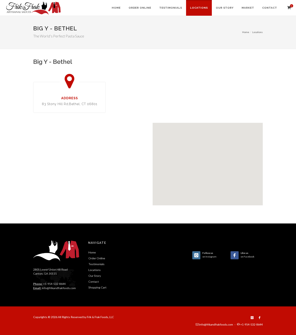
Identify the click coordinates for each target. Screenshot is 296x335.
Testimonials (96, 264)
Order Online (96, 258)
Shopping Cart (97, 287)
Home (245, 32)
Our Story (94, 275)
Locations (257, 32)
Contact (93, 281)
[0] (288, 7)
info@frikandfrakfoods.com (59, 288)
